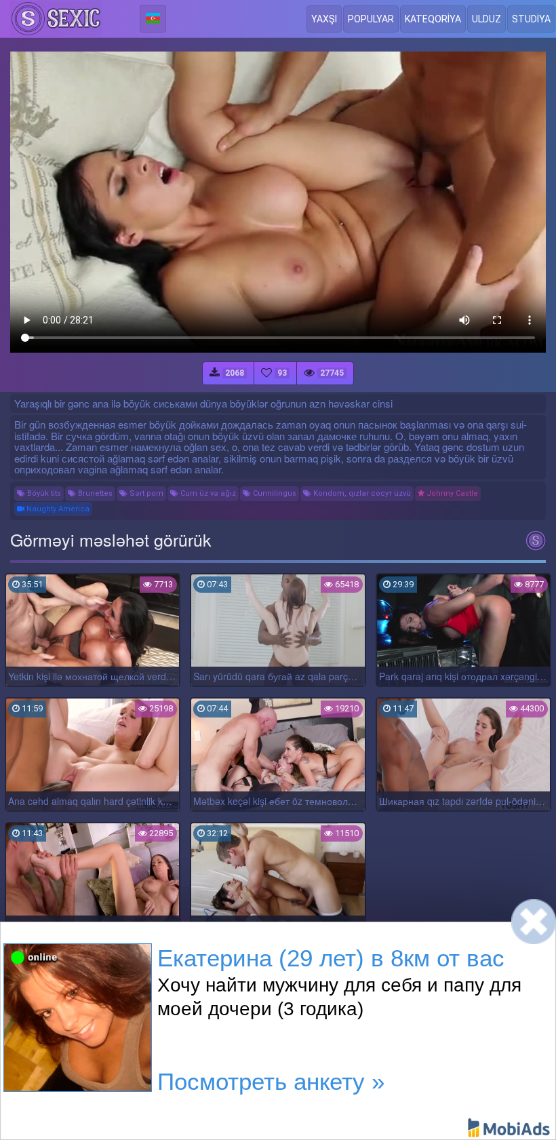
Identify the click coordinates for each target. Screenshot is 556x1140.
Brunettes (94, 493)
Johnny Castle (451, 493)
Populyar (371, 19)
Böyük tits (43, 493)
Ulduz (486, 19)
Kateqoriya (433, 19)
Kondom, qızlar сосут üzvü (361, 493)
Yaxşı (324, 19)
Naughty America (57, 509)
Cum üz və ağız (207, 493)
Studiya (531, 19)
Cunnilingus (273, 493)
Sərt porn (145, 493)
